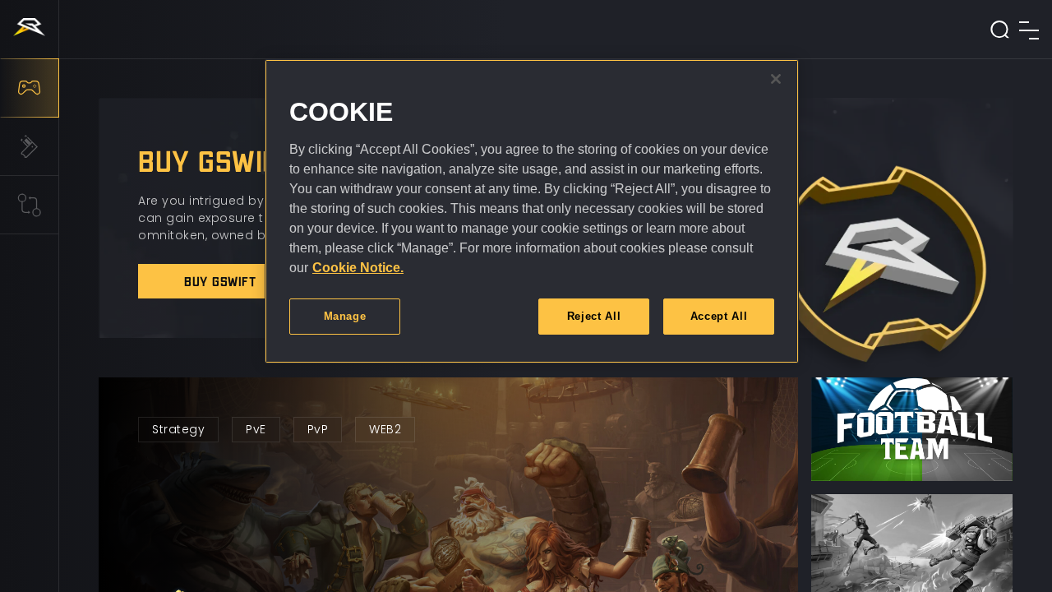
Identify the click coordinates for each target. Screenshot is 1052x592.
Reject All (594, 316)
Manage (345, 316)
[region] (532, 211)
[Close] (776, 79)
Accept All (719, 316)
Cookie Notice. (358, 268)
